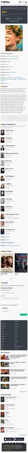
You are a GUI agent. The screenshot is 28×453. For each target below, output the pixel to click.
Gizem (19, 14)
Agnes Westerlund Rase (12, 214)
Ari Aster (8, 75)
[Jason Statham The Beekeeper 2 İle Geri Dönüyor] (5, 386)
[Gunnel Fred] (2, 201)
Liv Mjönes (8, 184)
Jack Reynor (16, 77)
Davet (6, 420)
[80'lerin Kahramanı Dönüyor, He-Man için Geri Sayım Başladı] (5, 371)
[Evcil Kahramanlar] (2, 429)
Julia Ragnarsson (10, 229)
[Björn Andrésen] (2, 224)
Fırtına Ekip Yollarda (10, 404)
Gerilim (15, 14)
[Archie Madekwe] (2, 178)
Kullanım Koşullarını (9, 448)
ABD (4, 64)
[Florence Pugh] (2, 132)
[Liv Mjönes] (2, 185)
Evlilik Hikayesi (4, 274)
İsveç (7, 64)
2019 (2, 275)
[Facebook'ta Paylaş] (15, 21)
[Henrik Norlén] (2, 193)
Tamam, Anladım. (7, 449)
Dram (12, 14)
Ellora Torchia (9, 168)
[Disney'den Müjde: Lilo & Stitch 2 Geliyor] (5, 364)
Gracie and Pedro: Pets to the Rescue (13, 429)
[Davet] (2, 422)
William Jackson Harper (10, 79)
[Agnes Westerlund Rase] (2, 216)
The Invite (7, 421)
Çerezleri (5, 446)
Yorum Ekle (23, 314)
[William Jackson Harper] (2, 155)
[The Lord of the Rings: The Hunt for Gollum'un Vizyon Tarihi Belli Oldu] (5, 379)
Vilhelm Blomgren (10, 145)
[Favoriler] (13, 21)
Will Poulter (8, 161)
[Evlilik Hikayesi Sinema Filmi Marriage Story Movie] (7, 262)
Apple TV (10, 72)
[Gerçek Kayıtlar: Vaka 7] (2, 399)
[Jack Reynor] (2, 140)
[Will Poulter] (2, 163)
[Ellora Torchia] (2, 170)
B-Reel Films (10, 245)
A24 (6, 245)
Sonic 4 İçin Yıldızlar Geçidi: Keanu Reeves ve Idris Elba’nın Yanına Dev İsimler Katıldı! (18, 356)
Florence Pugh (9, 77)
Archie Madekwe (9, 176)
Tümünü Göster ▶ (23, 391)
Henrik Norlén (9, 191)
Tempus (7, 412)
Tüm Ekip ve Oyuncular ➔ (8, 242)
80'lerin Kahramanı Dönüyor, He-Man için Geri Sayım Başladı (18, 370)
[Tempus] (2, 414)
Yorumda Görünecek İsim (6, 290)
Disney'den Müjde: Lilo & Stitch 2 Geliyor (18, 363)
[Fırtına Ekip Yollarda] (2, 407)
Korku (17, 56)
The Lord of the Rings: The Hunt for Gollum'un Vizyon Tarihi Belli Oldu (18, 378)
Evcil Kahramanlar (9, 427)
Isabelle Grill (8, 206)
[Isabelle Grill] (2, 208)
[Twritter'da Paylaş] (18, 21)
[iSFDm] (5, 2)
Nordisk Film (16, 245)
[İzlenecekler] (10, 21)
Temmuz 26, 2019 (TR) (12, 58)
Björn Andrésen (9, 222)
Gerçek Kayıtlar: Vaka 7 (11, 397)
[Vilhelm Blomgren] (2, 147)
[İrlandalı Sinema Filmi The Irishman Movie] (21, 262)
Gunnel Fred (8, 199)
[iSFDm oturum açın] (20, 2)
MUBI (14, 72)
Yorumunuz (3, 296)
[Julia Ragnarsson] (2, 231)
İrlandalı (17, 274)
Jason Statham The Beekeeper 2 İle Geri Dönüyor (18, 385)
